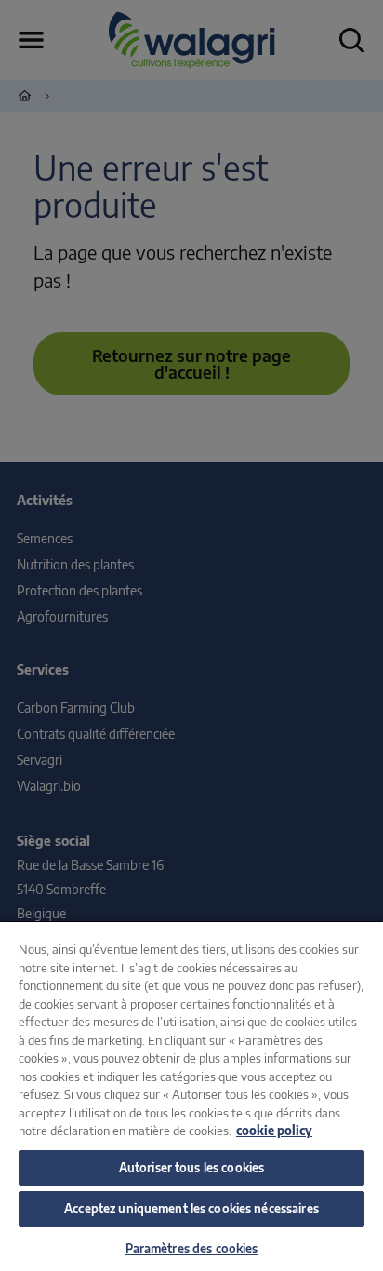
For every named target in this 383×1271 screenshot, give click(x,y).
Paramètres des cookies (191, 1248)
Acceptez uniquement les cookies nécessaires (191, 1208)
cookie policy (274, 1130)
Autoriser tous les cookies (191, 1167)
